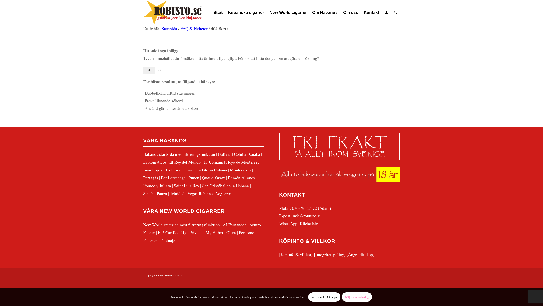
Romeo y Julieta (157, 185)
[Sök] (395, 12)
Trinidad (177, 193)
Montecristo (240, 170)
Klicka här (309, 223)
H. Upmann (213, 162)
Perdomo (246, 232)
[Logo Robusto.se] (172, 12)
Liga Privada (192, 232)
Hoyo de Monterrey (242, 162)
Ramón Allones (241, 178)
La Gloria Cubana (211, 170)
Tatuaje (168, 240)
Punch (194, 178)
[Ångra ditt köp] (360, 254)
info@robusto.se (307, 216)
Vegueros (224, 193)
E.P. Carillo (168, 232)
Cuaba (254, 154)
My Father (214, 232)
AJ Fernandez (234, 225)
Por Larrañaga (173, 178)
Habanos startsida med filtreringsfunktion (179, 154)
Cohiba (240, 154)
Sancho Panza (155, 193)
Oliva (231, 232)
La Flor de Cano (179, 170)
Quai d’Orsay (213, 178)
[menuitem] (218, 12)
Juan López (153, 170)
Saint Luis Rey (186, 185)
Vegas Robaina (200, 193)
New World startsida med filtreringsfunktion (181, 225)
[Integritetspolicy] (330, 254)
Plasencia (151, 240)
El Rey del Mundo (185, 162)
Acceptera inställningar (324, 297)
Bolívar (224, 154)
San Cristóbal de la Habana (225, 185)
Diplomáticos (155, 162)
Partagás (150, 178)
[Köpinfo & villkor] (296, 254)
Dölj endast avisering (357, 297)
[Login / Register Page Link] (386, 12)
